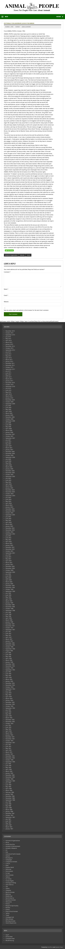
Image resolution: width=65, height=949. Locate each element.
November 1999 (10, 587)
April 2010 (9, 394)
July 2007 (8, 440)
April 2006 (9, 465)
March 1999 (9, 601)
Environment (9, 871)
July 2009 (8, 405)
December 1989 (10, 775)
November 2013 (10, 331)
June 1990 (8, 765)
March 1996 (9, 660)
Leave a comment (26, 26)
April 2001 (9, 561)
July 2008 (8, 423)
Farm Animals (9, 875)
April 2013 (9, 340)
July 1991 (8, 744)
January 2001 (9, 564)
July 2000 (8, 574)
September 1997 (10, 629)
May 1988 (8, 806)
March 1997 (9, 639)
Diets (7, 865)
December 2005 (10, 471)
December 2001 (10, 547)
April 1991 (9, 750)
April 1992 (9, 731)
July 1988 (8, 802)
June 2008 (8, 425)
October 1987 (9, 815)
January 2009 (9, 415)
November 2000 (10, 568)
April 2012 (9, 358)
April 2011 (9, 377)
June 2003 (8, 518)
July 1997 (8, 631)
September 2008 (10, 421)
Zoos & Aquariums (11, 923)
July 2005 (8, 478)
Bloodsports (9, 858)
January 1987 (9, 829)
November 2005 (10, 472)
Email (6, 295)
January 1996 (9, 662)
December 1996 (10, 643)
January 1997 (9, 641)
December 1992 (10, 719)
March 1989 (9, 790)
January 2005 (9, 488)
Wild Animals (9, 919)
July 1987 (8, 819)
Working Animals (10, 921)
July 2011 (8, 371)
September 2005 (10, 476)
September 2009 (10, 403)
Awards (8, 856)
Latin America (9, 884)
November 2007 (10, 434)
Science (8, 909)
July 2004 (8, 497)
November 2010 (10, 382)
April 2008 (9, 428)
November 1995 (10, 666)
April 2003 (9, 522)
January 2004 (9, 507)
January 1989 (9, 794)
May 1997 (8, 635)
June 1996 (8, 654)
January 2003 (9, 526)
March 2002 (9, 543)
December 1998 (10, 605)
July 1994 (8, 691)
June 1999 (8, 595)
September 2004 (10, 495)
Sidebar (58, 16)
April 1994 (9, 696)
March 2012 (9, 359)
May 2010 (8, 392)
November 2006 (10, 453)
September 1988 (10, 800)
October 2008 (9, 419)
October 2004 (9, 493)
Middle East (9, 896)
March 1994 (9, 698)
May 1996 (8, 656)
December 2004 (10, 490)
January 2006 (9, 469)
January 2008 (9, 432)
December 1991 (10, 737)
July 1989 (8, 783)
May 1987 (8, 823)
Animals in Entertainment (13, 846)
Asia (7, 852)
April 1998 (9, 618)
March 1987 (9, 827)
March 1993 (9, 718)
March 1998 (9, 620)
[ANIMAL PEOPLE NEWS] (32, 3)
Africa (7, 842)
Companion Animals (11, 861)
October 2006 (9, 455)
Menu (6, 16)
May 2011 (8, 375)
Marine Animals (10, 892)
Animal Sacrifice (10, 844)
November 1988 (10, 798)
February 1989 (10, 792)
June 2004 (8, 499)
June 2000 (8, 576)
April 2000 (9, 580)
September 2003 (10, 515)
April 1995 (9, 677)
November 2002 (10, 530)
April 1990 (9, 769)
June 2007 (8, 442)
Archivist (17, 26)
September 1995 (10, 670)
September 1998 (10, 610)
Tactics (28, 255)
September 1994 (10, 689)
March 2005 (9, 486)
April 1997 (9, 637)
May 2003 (8, 520)
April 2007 (9, 446)
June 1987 (8, 821)
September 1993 (10, 708)
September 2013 (10, 335)
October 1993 (9, 706)
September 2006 (10, 457)
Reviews (8, 907)
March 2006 (9, 467)
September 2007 (10, 438)
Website (6, 301)
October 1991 (9, 740)
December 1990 (10, 756)
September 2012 (10, 350)
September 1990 (10, 762)
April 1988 (9, 808)
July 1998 (8, 612)
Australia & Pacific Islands (13, 854)
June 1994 (8, 693)
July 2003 (8, 516)
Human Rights (10, 881)
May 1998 (8, 616)
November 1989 (10, 777)
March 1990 (9, 771)
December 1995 (10, 664)
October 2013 (9, 333)
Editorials (22, 255)
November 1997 (10, 626)
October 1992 (9, 723)
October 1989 (9, 779)
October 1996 (9, 647)
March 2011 (9, 379)
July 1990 (8, 763)
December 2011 (10, 363)
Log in (7, 935)
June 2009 (8, 407)
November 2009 (10, 400)
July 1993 (8, 710)
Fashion (8, 877)
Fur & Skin (8, 879)
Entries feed (9, 936)
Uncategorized (10, 917)
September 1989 (10, 781)
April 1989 (9, 788)
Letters (8, 888)
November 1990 (10, 758)
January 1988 (9, 811)
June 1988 (8, 804)
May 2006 (8, 463)
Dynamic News (59, 947)
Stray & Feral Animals (12, 911)
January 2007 (9, 449)
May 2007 (8, 444)
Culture (8, 863)
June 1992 (8, 727)
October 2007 (9, 436)
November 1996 (10, 645)
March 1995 (9, 679)
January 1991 (9, 754)
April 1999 (9, 599)
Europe (8, 873)
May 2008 (8, 426)
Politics (8, 904)
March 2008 (9, 430)
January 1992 (9, 735)
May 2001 (8, 559)
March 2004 (9, 505)
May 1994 (8, 695)
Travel (7, 915)
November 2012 (10, 346)
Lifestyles (8, 890)
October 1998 (9, 608)
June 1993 (8, 712)
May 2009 (8, 409)
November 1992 (10, 721)
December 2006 (10, 451)
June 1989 (8, 785)
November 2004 (10, 492)
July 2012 (8, 352)
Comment (7, 272)
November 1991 (10, 739)
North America (10, 898)
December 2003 (10, 509)
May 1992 (8, 729)
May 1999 (8, 597)
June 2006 (8, 461)
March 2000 (9, 582)
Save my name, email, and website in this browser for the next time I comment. (26, 310)
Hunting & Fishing (11, 882)
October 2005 (9, 474)
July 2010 (8, 388)
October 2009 (9, 402)
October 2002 (9, 532)
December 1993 (10, 702)
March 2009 (9, 413)
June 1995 (8, 673)
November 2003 (10, 511)
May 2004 (8, 501)
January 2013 (9, 344)
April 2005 (9, 484)
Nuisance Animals (11, 900)
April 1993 (9, 716)
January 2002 (9, 545)
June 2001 (8, 557)
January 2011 (9, 381)
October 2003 (9, 513)
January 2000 (9, 583)
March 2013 (9, 342)
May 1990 (8, 767)
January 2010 (9, 398)
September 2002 (10, 534)
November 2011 (10, 365)
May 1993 (8, 714)
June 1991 (8, 746)
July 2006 (8, 459)
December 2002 (10, 528)
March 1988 (9, 809)
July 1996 (8, 652)
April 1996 (9, 658)
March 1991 (9, 752)
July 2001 (8, 555)
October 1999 (9, 589)
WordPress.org (10, 940)
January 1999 (9, 603)
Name (6, 289)
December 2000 (10, 566)
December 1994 (10, 683)
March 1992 (9, 733)
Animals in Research (11, 848)
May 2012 (8, 356)
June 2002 (8, 538)
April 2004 (9, 503)
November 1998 (10, 606)
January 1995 (9, 681)
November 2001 (10, 549)
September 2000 (10, 572)
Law (7, 886)
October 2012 (9, 348)
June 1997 (8, 633)
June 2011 (8, 373)
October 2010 (9, 384)
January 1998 (9, 622)
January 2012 (9, 361)
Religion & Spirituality (12, 905)
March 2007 (9, 448)
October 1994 (9, 687)
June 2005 (8, 480)
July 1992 (8, 725)
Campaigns (9, 860)
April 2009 (9, 411)
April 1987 (9, 825)
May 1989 (8, 786)
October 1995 (9, 668)
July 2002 (8, 536)
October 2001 (9, 551)
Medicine (8, 894)
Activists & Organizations (11, 255)
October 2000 (9, 570)
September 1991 (10, 742)
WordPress (50, 947)
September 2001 (10, 553)
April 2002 (9, 541)
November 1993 (10, 704)
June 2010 (8, 390)
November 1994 (10, 685)
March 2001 (9, 562)
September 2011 (10, 369)
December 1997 (10, 624)
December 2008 (10, 417)
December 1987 (10, 813)
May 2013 (8, 338)
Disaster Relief (10, 867)
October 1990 (9, 760)
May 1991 (8, 748)
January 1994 (9, 700)
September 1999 (10, 591)
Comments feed (10, 938)
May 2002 (8, 539)
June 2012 (8, 354)
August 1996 (9, 650)
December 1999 (10, 585)
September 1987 (10, 817)
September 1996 (10, 649)
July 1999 (8, 593)
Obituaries (9, 902)
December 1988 (10, 796)
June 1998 (8, 614)
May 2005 (8, 482)
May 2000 (8, 578)
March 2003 (9, 524)
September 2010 (10, 386)
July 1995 (8, 672)
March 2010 (9, 396)
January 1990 (9, 773)
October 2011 (9, 367)
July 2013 (8, 336)
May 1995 (8, 675)
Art (6, 850)
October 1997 (9, 628)
